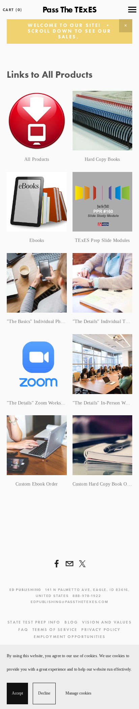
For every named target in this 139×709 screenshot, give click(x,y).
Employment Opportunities (70, 636)
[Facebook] (57, 564)
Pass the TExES (70, 9)
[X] (82, 564)
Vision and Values (107, 622)
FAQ (23, 629)
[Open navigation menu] (132, 9)
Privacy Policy (100, 629)
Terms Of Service (55, 629)
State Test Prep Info (33, 622)
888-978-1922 (87, 595)
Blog (71, 622)
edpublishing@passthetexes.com (69, 601)
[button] (125, 25)
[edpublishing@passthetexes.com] (69, 564)
